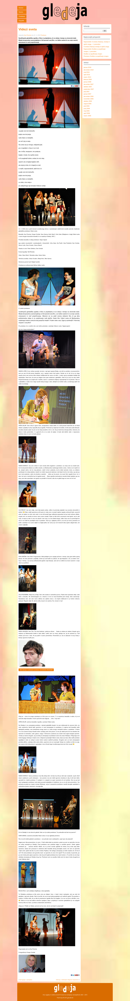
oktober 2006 (88, 101)
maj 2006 (86, 111)
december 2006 (88, 96)
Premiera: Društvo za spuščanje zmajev (96, 56)
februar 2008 (88, 79)
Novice (21, 12)
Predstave (22, 16)
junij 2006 (87, 108)
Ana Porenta (27, 35)
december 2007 (88, 84)
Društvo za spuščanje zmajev (93, 54)
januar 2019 (87, 67)
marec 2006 (87, 116)
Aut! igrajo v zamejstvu (26, 979)
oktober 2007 (88, 86)
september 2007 (89, 89)
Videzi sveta (28, 29)
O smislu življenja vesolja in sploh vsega (96, 46)
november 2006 (88, 99)
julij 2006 (86, 106)
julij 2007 (86, 91)
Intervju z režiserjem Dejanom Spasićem (67, 979)
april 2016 (87, 74)
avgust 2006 (87, 103)
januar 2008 (87, 82)
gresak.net (70, 998)
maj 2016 (86, 72)
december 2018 (88, 70)
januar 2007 (87, 94)
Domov (21, 8)
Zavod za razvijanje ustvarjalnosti (70, 995)
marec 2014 (87, 77)
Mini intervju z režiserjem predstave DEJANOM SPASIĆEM (36, 670)
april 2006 (87, 113)
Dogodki (21, 20)
